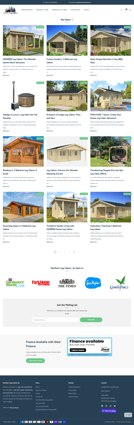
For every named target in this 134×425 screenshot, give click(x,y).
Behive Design (14, 407)
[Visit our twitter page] (115, 406)
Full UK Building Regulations (44, 400)
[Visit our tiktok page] (110, 406)
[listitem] (50, 2)
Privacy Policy (72, 390)
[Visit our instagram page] (106, 406)
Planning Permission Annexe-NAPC (46, 409)
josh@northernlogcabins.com (110, 387)
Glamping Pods (75, 9)
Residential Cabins (42, 9)
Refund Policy (72, 393)
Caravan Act (39, 397)
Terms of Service (73, 397)
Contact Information (74, 387)
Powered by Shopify (110, 422)
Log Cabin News (40, 403)
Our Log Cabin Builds (42, 406)
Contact (86, 9)
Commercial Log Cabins (59, 9)
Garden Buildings (27, 9)
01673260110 (105, 391)
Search (38, 387)
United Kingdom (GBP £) (9, 422)
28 (74, 252)
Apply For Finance (35, 360)
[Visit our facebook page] (102, 406)
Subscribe (91, 320)
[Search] (121, 10)
